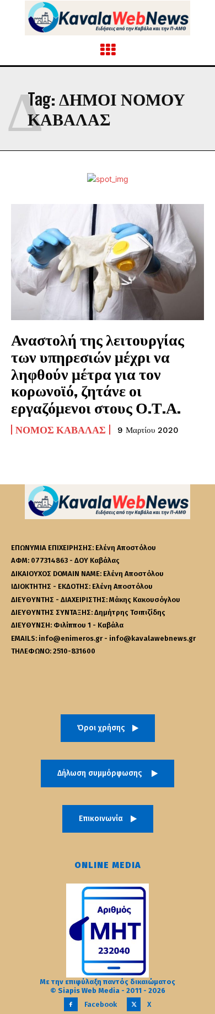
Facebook (100, 1004)
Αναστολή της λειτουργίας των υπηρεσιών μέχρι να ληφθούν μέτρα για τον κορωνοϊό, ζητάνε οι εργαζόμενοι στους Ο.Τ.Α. (97, 373)
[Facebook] (71, 1004)
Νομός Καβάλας (60, 430)
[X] (134, 1004)
